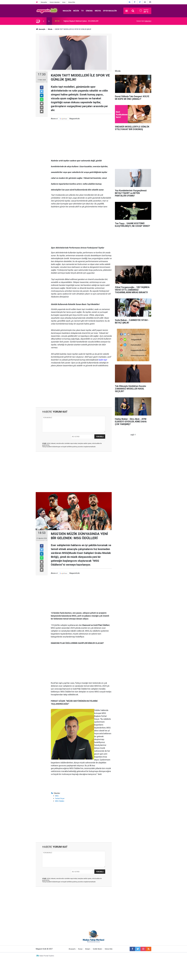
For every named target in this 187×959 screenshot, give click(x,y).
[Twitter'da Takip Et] (140, 2)
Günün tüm (143, 21)
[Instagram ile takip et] (143, 949)
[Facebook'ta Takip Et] (135, 2)
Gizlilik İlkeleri (97, 949)
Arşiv (63, 2)
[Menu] (126, 11)
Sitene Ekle (71, 2)
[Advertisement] (81, 138)
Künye (80, 949)
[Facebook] (41, 87)
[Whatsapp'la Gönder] (41, 99)
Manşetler (44, 2)
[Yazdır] (41, 107)
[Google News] (63, 118)
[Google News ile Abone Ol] (129, 2)
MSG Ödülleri (59, 801)
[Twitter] (41, 91)
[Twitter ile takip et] (137, 949)
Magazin (67, 11)
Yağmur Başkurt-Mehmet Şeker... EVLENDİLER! (80, 21)
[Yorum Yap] (41, 111)
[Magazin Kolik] (47, 11)
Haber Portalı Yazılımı (46, 956)
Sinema (89, 11)
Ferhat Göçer (59, 798)
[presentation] (43, 21)
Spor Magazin (110, 11)
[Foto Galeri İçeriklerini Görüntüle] (150, 2)
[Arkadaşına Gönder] (41, 103)
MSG (57, 796)
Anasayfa (72, 949)
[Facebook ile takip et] (132, 949)
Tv (82, 11)
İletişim (87, 949)
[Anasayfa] (37, 2)
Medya (98, 11)
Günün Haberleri (55, 2)
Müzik (76, 11)
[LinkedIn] (41, 95)
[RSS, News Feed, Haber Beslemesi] (148, 949)
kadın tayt (102, 360)
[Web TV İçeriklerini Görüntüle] (145, 2)
